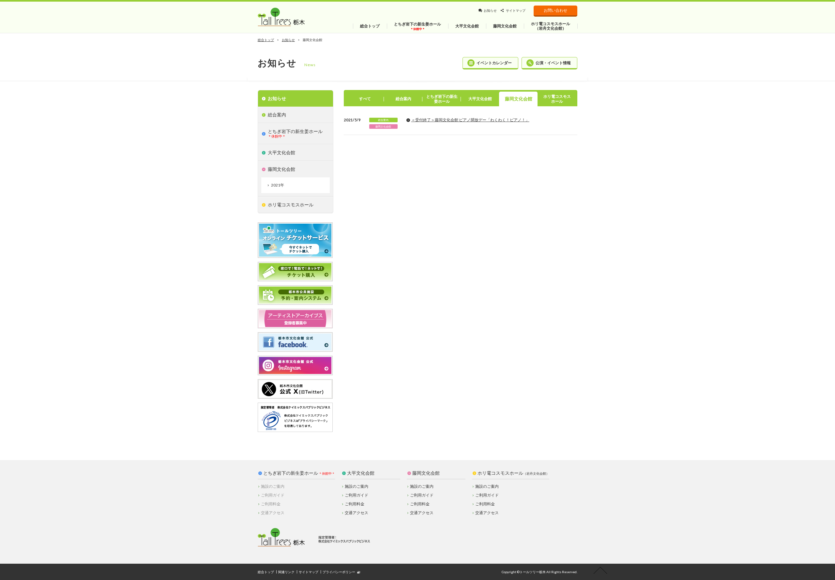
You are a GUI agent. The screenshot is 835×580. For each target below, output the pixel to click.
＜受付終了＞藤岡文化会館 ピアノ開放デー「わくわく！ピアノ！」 (470, 119)
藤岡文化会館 (426, 473)
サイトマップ (515, 10)
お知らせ (490, 10)
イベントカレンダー (494, 62)
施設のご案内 (356, 486)
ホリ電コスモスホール (513, 473)
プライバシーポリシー (339, 572)
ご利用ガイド (356, 495)
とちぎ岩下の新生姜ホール (290, 473)
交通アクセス (356, 512)
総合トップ (266, 40)
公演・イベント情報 (553, 62)
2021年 (277, 185)
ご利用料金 (354, 503)
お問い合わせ (555, 10)
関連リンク (286, 572)
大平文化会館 (360, 473)
